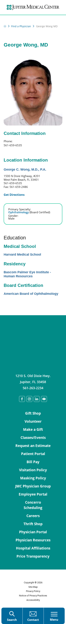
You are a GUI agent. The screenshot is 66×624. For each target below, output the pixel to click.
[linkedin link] (37, 399)
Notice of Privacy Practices (33, 595)
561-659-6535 (13, 145)
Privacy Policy (33, 591)
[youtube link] (44, 399)
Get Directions (14, 194)
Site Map (33, 587)
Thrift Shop (33, 524)
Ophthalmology (29, 212)
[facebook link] (22, 399)
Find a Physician (21, 26)
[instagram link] (29, 399)
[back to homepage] (5, 26)
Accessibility (33, 600)
